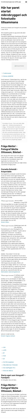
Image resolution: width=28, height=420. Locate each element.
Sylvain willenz (5, 222)
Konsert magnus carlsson (8, 336)
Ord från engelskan (8, 362)
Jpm (4, 347)
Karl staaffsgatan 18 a (9, 367)
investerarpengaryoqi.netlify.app (11, 2)
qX (4, 358)
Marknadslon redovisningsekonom (10, 272)
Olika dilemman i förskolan (10, 365)
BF (4, 353)
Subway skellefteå (8, 76)
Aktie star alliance (8, 370)
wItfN (4, 350)
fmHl (4, 356)
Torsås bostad (7, 73)
